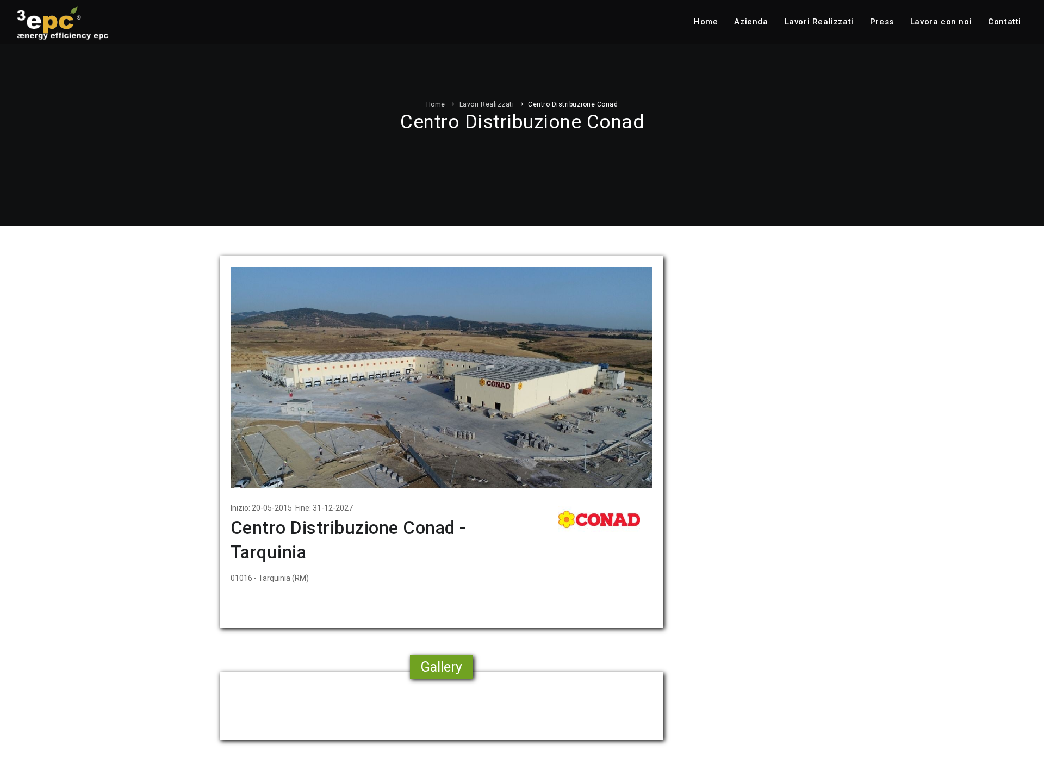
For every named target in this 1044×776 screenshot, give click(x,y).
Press (882, 22)
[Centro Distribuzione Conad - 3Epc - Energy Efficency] (442, 377)
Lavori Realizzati (819, 22)
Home (706, 22)
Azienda (751, 22)
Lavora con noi (941, 22)
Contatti (1004, 22)
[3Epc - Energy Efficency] (62, 22)
